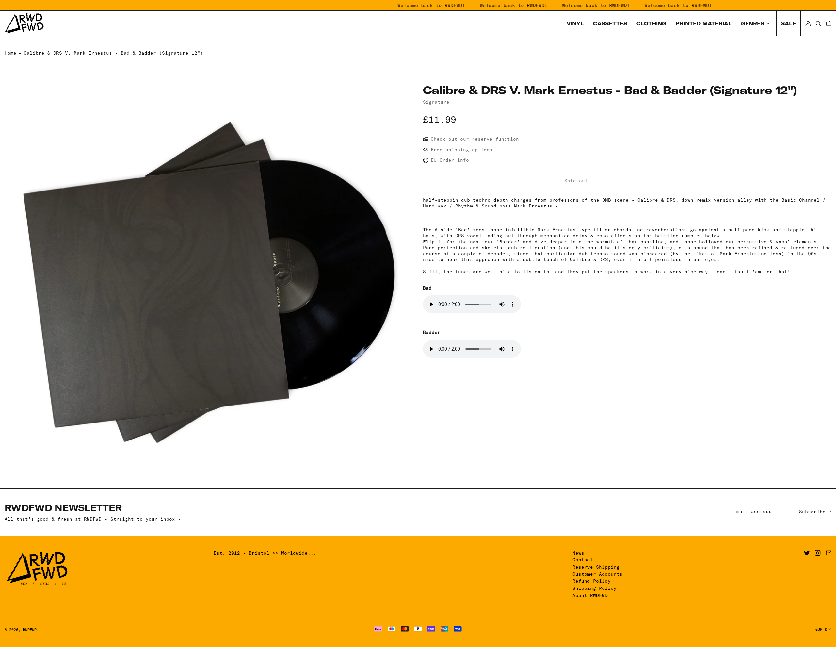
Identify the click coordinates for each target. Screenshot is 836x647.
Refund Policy (591, 581)
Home (10, 53)
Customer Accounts (597, 574)
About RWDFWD (590, 595)
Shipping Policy (594, 588)
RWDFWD (30, 629)
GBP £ (821, 629)
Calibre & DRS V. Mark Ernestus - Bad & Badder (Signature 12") (113, 53)
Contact (582, 560)
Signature (436, 102)
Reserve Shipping (595, 567)
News (578, 553)
